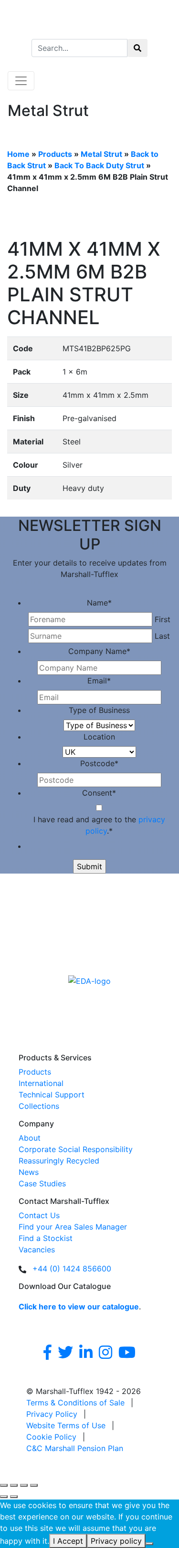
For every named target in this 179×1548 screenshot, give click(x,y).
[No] (149, 1543)
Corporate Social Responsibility (76, 1149)
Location (99, 736)
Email (99, 680)
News (29, 1172)
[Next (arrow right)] (14, 1496)
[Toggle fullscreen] (14, 1485)
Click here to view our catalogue (79, 1306)
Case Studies (42, 1183)
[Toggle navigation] (21, 80)
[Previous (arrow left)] (4, 1496)
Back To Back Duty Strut (99, 165)
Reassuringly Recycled (59, 1160)
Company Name (99, 651)
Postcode (99, 763)
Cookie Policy (51, 1437)
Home (18, 154)
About (30, 1138)
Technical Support (51, 1094)
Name (99, 602)
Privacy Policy (51, 1414)
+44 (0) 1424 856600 (71, 1268)
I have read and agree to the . (99, 825)
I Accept (68, 1541)
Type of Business (99, 710)
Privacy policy (116, 1541)
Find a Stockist (46, 1238)
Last (162, 636)
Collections (39, 1106)
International (41, 1083)
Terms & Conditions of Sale (75, 1402)
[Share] (24, 1485)
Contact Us (39, 1215)
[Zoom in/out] (4, 1485)
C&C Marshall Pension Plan (74, 1448)
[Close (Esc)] (34, 1485)
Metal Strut (101, 154)
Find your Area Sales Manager (73, 1226)
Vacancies (37, 1249)
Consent (99, 793)
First (162, 619)
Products (55, 154)
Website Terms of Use (65, 1425)
